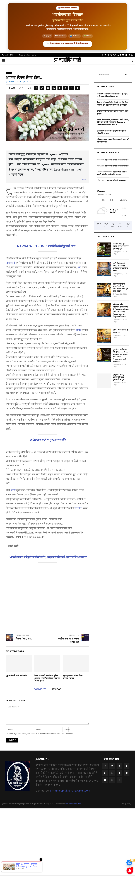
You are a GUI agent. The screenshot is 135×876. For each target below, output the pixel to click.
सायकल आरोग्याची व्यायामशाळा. (117, 180)
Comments (40, 689)
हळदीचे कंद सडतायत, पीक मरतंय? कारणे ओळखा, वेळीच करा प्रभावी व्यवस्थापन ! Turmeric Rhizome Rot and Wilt (113, 122)
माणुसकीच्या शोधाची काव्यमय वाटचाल (116, 160)
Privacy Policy (126, 804)
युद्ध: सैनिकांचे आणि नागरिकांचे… (17, 675)
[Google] (105, 773)
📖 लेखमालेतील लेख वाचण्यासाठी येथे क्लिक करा (67, 43)
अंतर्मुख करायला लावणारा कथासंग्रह (68, 640)
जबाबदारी (10, 262)
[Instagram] (119, 766)
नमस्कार (78, 507)
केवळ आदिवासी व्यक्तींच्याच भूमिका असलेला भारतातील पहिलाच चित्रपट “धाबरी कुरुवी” (47, 678)
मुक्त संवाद (9, 73)
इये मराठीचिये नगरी (67, 60)
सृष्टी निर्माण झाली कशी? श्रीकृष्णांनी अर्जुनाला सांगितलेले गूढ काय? (120, 267)
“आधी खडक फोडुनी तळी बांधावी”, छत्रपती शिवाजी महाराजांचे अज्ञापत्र (47, 557)
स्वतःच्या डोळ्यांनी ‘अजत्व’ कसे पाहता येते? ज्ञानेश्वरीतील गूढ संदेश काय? (120, 287)
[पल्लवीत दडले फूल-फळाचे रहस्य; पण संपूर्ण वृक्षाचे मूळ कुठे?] (104, 249)
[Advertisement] (47, 599)
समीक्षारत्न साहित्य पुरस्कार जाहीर (47, 439)
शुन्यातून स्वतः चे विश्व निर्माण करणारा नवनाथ (73, 677)
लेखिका (84, 180)
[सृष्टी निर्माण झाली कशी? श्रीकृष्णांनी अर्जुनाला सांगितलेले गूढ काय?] (104, 269)
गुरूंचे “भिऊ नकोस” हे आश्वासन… (120, 331)
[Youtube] (126, 773)
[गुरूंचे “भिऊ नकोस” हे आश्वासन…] (104, 336)
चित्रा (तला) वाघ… (24, 638)
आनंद (78, 330)
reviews (56, 689)
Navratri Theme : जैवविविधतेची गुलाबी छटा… (47, 246)
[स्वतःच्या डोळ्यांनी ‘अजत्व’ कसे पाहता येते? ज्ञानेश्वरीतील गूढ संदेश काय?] (104, 290)
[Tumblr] (119, 773)
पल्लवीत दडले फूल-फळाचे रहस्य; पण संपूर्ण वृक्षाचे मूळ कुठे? (121, 246)
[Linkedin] (112, 773)
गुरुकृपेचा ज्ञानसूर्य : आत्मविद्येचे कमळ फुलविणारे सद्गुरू (119, 377)
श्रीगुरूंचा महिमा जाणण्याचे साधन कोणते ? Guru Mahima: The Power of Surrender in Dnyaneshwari (121, 310)
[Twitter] (112, 766)
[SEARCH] (126, 74)
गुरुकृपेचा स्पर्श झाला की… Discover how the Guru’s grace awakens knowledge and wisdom (120, 355)
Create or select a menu (27, 55)
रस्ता (13, 490)
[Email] (105, 780)
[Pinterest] (126, 766)
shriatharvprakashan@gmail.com (70, 790)
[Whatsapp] (119, 780)
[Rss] (112, 780)
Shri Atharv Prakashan (73, 804)
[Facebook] (105, 766)
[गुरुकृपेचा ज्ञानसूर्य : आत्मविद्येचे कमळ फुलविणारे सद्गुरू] (104, 380)
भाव (79, 267)
